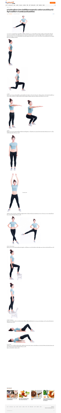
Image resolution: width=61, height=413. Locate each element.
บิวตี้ (29, 5)
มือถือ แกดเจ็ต (33, 5)
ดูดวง (14, 5)
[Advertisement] (30, 355)
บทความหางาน (10, 5)
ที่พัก (27, 5)
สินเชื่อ (44, 5)
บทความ (8, 7)
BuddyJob (10, 13)
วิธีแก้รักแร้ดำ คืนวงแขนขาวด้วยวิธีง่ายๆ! (36, 399)
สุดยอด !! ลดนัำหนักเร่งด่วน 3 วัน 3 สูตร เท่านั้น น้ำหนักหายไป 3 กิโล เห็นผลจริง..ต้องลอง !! (48, 399)
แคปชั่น (17, 5)
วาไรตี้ (37, 5)
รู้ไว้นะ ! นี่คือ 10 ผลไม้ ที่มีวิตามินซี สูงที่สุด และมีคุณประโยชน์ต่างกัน (24, 399)
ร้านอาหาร (20, 5)
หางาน (6, 0)
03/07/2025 (15, 13)
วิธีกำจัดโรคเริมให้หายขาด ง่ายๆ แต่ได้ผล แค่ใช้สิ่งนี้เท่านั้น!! (12, 399)
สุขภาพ (10, 7)
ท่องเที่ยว (24, 5)
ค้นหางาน (53, 2)
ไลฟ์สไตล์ (40, 5)
